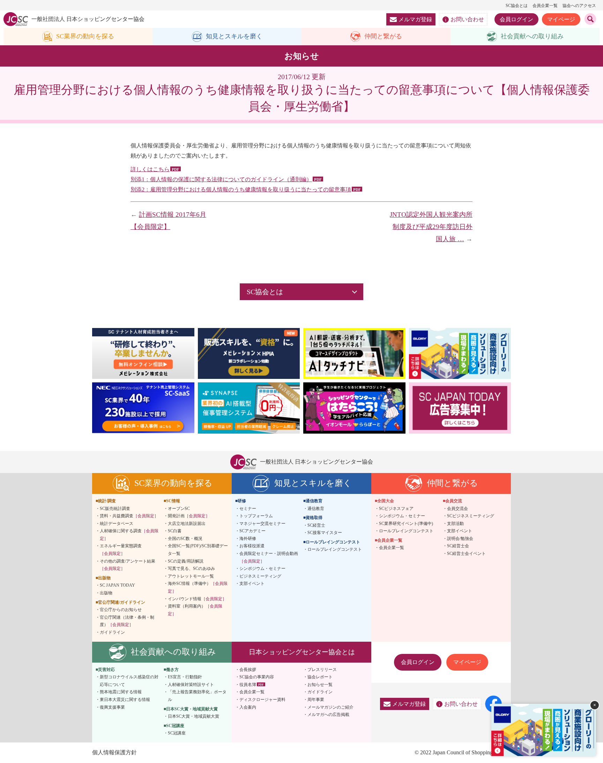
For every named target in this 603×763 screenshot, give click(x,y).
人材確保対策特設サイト (191, 684)
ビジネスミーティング (260, 576)
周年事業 (315, 699)
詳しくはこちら (150, 169)
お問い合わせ (467, 19)
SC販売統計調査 (115, 508)
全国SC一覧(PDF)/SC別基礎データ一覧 (198, 549)
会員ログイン (516, 19)
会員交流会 (457, 508)
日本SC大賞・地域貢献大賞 (193, 716)
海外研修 (247, 538)
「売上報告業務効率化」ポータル (197, 695)
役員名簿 (247, 684)
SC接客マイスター (324, 532)
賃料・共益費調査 (129, 515)
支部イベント (252, 583)
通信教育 (315, 508)
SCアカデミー (252, 530)
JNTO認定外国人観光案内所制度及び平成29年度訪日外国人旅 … (431, 226)
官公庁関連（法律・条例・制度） (127, 621)
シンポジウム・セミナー (262, 568)
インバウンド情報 (197, 598)
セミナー (247, 508)
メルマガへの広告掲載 (328, 714)
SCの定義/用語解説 (185, 561)
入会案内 (247, 707)
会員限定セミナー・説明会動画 (268, 557)
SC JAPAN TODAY (117, 585)
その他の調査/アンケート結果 (127, 565)
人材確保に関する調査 (129, 534)
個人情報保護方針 (114, 752)
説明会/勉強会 (460, 538)
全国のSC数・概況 (185, 538)
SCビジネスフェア (396, 508)
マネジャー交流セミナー (262, 523)
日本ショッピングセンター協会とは (302, 652)
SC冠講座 (177, 733)
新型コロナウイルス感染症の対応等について (129, 680)
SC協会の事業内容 (256, 676)
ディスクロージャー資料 (262, 699)
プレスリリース (322, 669)
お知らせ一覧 (320, 684)
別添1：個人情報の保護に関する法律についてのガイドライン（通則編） (221, 179)
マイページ (561, 19)
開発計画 (189, 515)
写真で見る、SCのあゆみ (191, 568)
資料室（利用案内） (195, 610)
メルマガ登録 (415, 19)
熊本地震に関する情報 (121, 691)
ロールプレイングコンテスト (334, 549)
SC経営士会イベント (466, 553)
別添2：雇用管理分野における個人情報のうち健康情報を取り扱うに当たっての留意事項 (241, 189)
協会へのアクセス (579, 5)
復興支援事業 (112, 707)
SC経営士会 (458, 545)
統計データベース (116, 523)
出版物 (106, 592)
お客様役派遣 (252, 545)
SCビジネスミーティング (470, 515)
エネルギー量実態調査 (121, 549)
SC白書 (174, 530)
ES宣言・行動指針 (185, 676)
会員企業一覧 (545, 5)
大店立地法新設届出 (187, 523)
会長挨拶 (247, 669)
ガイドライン (112, 632)
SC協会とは (517, 5)
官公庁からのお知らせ (121, 609)
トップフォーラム (256, 515)
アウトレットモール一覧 (191, 576)
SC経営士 (316, 525)
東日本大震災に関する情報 (125, 699)
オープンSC (179, 508)
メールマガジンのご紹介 (330, 707)
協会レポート (320, 676)
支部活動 (455, 523)
